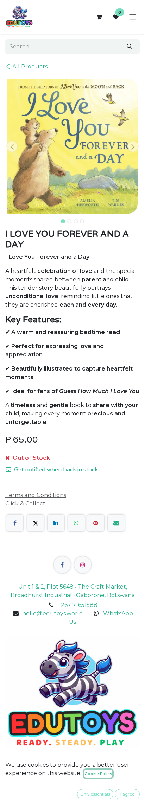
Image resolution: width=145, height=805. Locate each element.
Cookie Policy (98, 773)
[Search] (129, 46)
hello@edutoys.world (52, 613)
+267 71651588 (77, 605)
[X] (35, 523)
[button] (12, 146)
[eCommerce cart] (99, 17)
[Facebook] (14, 523)
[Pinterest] (95, 523)
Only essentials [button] (95, 794)
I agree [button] (127, 794)
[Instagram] (82, 564)
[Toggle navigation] (133, 17)
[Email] (116, 523)
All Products (30, 66)
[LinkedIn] (56, 523)
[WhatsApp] (76, 523)
